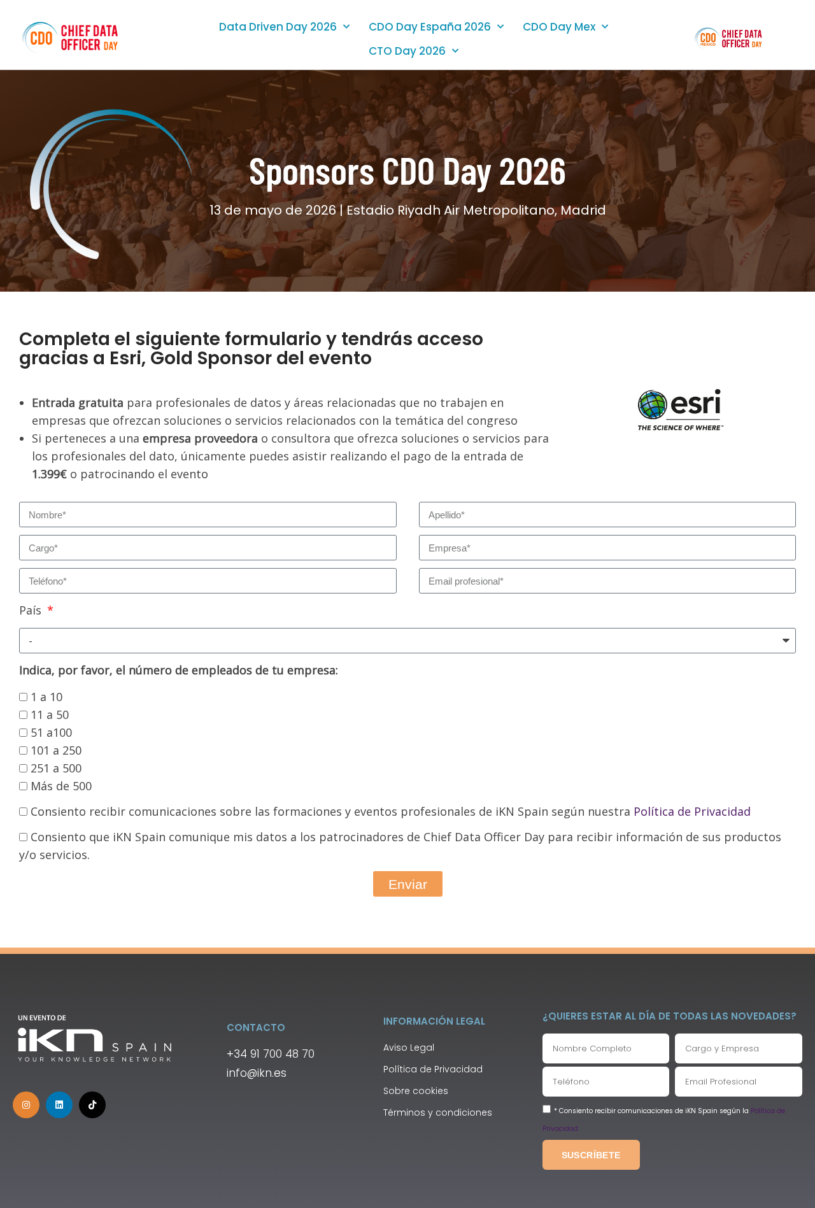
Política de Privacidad (692, 811)
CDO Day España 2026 (430, 26)
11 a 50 (50, 714)
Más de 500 (61, 785)
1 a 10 (46, 696)
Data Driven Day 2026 (278, 26)
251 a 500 (56, 768)
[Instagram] (26, 1104)
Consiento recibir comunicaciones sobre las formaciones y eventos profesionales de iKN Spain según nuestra (391, 811)
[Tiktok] (92, 1104)
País (32, 610)
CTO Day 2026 (407, 51)
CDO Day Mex (559, 26)
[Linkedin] (59, 1104)
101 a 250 (56, 750)
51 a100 (51, 732)
